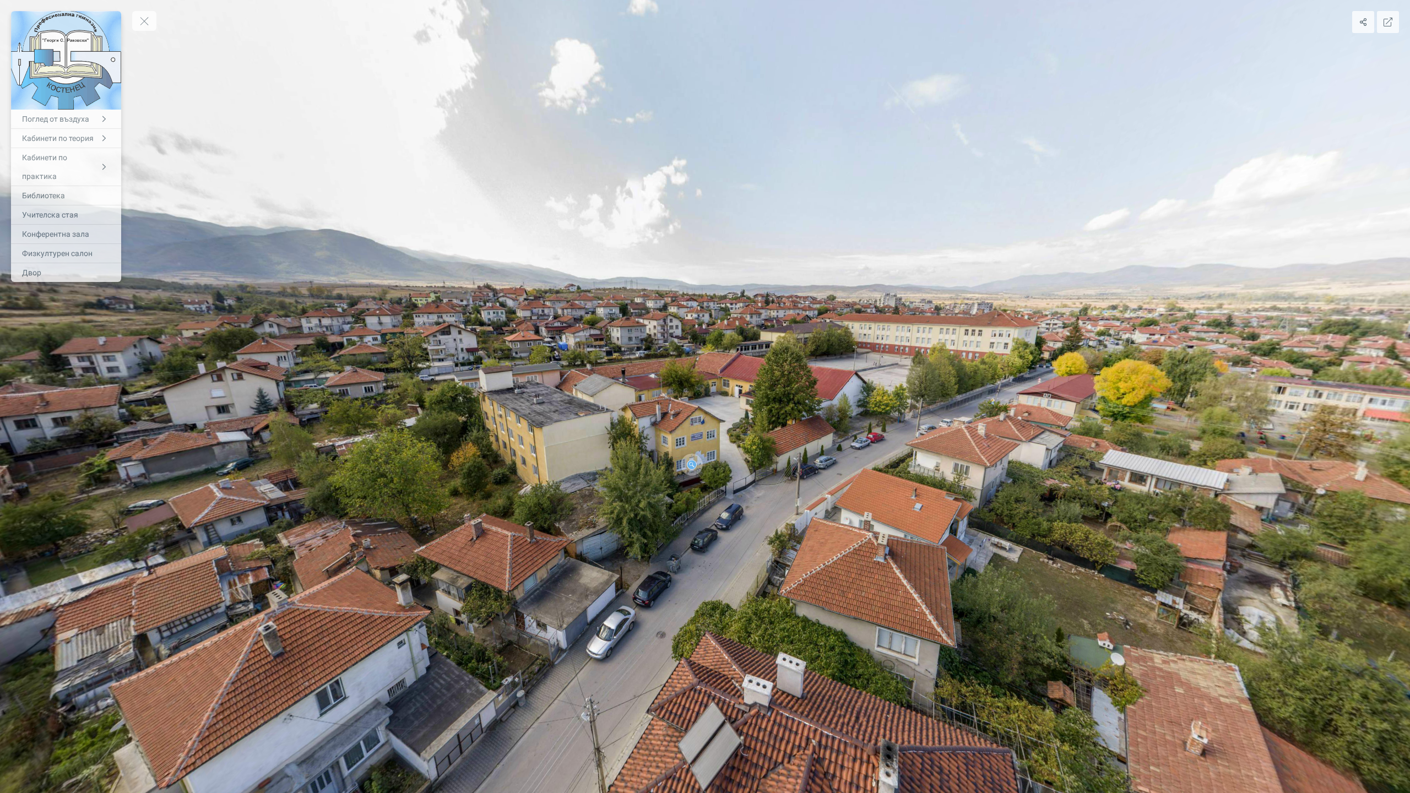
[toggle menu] (144, 21)
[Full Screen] (1388, 22)
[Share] (1363, 22)
